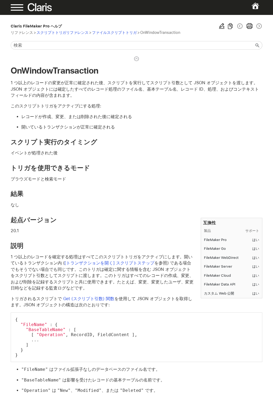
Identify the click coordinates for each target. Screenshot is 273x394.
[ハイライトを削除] (222, 26)
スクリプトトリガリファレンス (63, 32)
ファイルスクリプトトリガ (114, 32)
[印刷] (249, 26)
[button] (257, 45)
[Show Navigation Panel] (23, 7)
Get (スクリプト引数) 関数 (88, 298)
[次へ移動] (258, 26)
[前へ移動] (240, 26)
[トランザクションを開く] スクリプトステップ (109, 263)
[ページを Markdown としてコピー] (230, 26)
